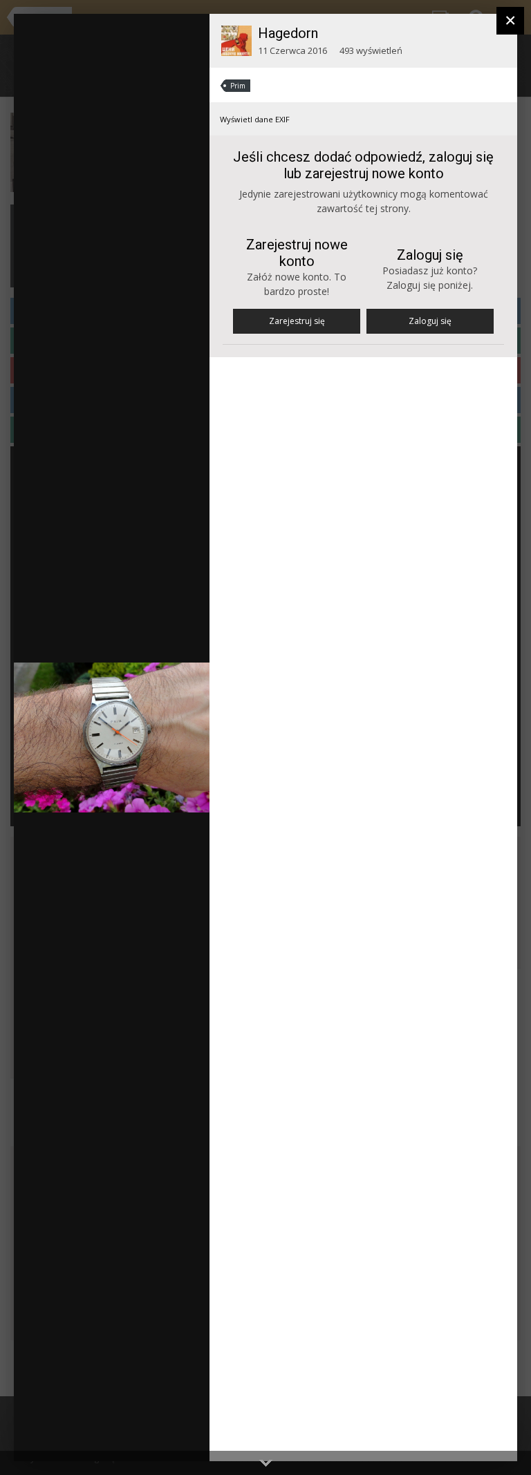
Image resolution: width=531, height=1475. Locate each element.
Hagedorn (288, 33)
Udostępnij (155, 1437)
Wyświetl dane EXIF (255, 119)
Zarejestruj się (297, 321)
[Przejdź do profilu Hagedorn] (236, 41)
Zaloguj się (430, 321)
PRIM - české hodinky (108, 50)
